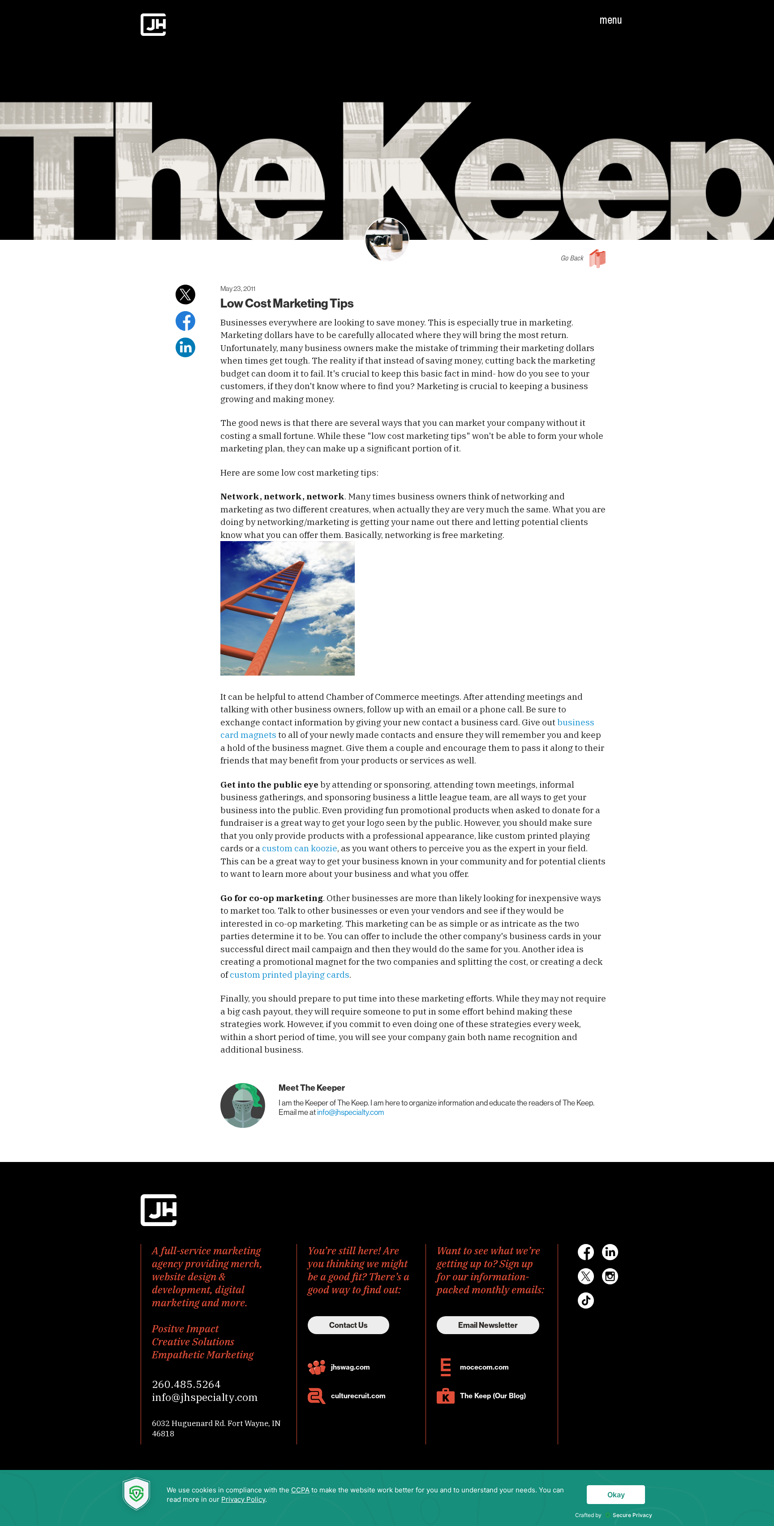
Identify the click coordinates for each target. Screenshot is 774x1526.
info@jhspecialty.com (350, 1112)
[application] (387, 1498)
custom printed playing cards (289, 974)
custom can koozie (299, 848)
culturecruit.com (358, 1396)
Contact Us (348, 1325)
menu (611, 19)
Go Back (571, 258)
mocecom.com (484, 1367)
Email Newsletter (488, 1325)
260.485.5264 (186, 1384)
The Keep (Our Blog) (493, 1396)
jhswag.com (350, 1367)
